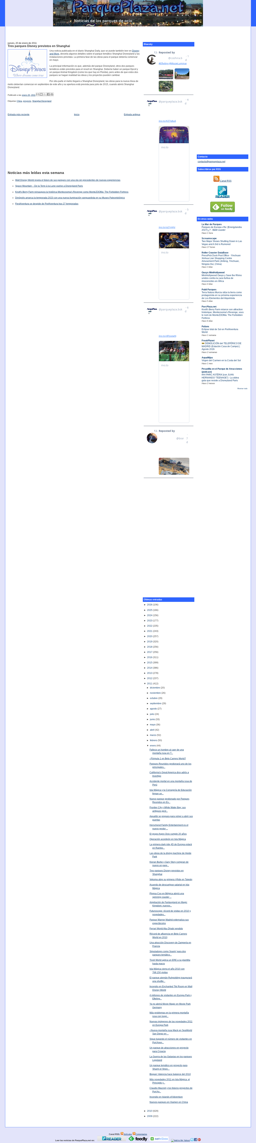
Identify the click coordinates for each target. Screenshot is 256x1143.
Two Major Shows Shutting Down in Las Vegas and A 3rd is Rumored (222, 242)
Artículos (128, 1134)
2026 (150, 604)
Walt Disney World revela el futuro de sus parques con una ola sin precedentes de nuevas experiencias (67, 180)
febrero (154, 740)
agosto (153, 708)
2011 (150, 683)
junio (153, 719)
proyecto (27, 101)
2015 (150, 662)
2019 (150, 641)
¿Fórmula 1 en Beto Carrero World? (168, 758)
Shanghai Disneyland (41, 101)
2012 (150, 678)
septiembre (156, 703)
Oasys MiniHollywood (213, 272)
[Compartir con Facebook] (48, 94)
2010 (150, 1111)
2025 (150, 610)
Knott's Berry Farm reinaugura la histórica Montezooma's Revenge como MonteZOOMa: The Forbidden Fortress (71, 192)
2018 (150, 647)
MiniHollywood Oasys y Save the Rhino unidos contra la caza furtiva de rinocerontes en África (222, 278)
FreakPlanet (208, 340)
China (19, 101)
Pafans (205, 326)
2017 (150, 652)
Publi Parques (209, 289)
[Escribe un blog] (41, 94)
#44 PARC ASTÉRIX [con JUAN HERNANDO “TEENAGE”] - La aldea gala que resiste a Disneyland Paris (220, 377)
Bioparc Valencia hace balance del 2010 (170, 1074)
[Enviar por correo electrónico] (38, 94)
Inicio (76, 114)
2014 (150, 668)
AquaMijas (207, 357)
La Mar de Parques (212, 224)
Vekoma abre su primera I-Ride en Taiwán (171, 879)
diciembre (155, 687)
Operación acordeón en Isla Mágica (168, 839)
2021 (150, 631)
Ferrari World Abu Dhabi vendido (166, 928)
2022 (150, 626)
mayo (153, 724)
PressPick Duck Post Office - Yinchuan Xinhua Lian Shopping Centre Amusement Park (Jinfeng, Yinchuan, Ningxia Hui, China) (221, 259)
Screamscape (209, 238)
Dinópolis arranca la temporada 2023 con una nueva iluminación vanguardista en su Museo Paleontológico (70, 197)
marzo (153, 735)
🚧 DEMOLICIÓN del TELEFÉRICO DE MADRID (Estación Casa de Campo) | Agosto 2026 (221, 346)
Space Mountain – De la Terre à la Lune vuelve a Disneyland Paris (49, 186)
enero (153, 745)
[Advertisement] (128, 32)
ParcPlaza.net (209, 306)
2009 (150, 1116)
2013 (150, 673)
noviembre (155, 693)
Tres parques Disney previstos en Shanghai (39, 46)
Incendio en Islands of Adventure (166, 1097)
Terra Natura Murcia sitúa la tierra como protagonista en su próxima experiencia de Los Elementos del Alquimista (222, 295)
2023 (150, 620)
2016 (150, 657)
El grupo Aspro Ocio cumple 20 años (168, 834)
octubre (154, 698)
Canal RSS (225, 181)
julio (152, 714)
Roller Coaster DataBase (215, 252)
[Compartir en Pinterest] (52, 94)
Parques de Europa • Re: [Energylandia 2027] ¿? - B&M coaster (222, 228)
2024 (150, 615)
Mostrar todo (242, 388)
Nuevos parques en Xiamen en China (169, 1102)
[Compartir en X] (45, 94)
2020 (150, 636)
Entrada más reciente (18, 114)
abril (152, 730)
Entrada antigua (132, 114)
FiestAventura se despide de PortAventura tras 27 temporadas (46, 203)
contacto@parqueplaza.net (211, 161)
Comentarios (141, 1134)
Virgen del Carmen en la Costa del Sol (221, 360)
